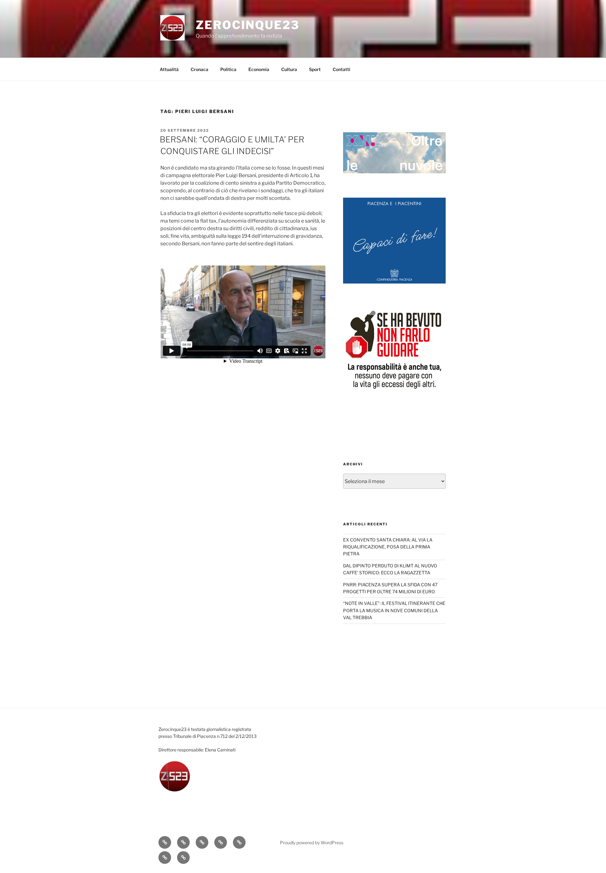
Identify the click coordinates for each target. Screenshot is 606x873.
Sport (315, 69)
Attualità (169, 69)
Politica (228, 69)
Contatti (341, 69)
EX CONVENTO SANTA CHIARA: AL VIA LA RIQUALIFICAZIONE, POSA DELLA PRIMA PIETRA (387, 547)
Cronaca (199, 69)
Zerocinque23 (248, 25)
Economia (258, 69)
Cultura (289, 69)
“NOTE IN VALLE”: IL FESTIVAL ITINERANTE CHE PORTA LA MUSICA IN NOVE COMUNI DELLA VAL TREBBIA (394, 610)
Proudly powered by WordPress (311, 842)
